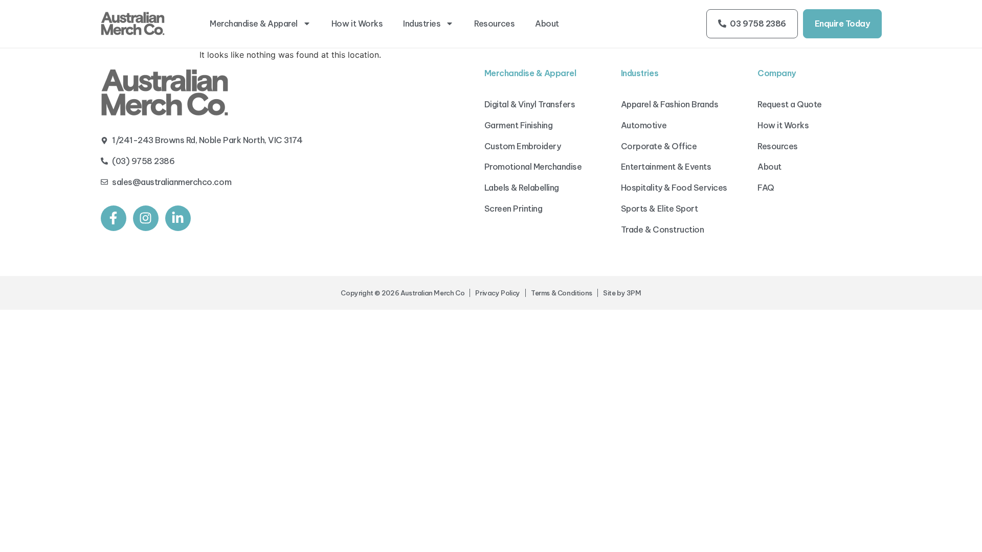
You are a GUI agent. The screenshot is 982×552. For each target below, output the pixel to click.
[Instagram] (146, 218)
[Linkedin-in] (178, 218)
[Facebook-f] (113, 218)
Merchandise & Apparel (254, 23)
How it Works (357, 23)
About (547, 23)
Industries (421, 23)
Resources (494, 23)
